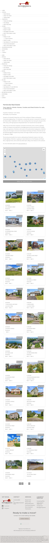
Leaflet (45, 178)
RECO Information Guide (10, 33)
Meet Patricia (7, 14)
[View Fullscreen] (5, 153)
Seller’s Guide (7, 40)
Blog (3, 50)
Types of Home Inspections (40, 503)
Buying (3, 26)
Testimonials (7, 17)
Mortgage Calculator (9, 31)
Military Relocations (7, 47)
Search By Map (7, 24)
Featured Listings (8, 21)
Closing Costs (40, 505)
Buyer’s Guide (7, 29)
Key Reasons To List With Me (11, 42)
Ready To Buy (7, 28)
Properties (5, 19)
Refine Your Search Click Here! (24, 181)
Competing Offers (41, 501)
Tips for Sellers (9, 38)
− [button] (4, 150)
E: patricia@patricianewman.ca (19, 502)
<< (20, 483)
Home (3, 10)
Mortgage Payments (41, 507)
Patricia (4, 12)
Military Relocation (29, 503)
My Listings (6, 22)
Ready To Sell (7, 36)
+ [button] (4, 149)
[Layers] (43, 149)
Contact (4, 52)
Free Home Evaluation (9, 43)
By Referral (5, 49)
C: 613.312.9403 (17, 500)
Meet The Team (7, 15)
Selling (4, 35)
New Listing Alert (29, 507)
